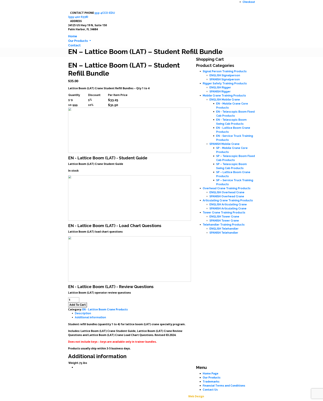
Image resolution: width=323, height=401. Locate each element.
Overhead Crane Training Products (226, 188)
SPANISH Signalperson (224, 79)
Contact (74, 45)
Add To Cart (77, 304)
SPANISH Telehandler (223, 232)
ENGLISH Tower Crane (224, 216)
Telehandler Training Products (224, 224)
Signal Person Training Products (225, 71)
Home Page (210, 373)
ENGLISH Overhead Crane (226, 192)
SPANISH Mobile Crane (224, 144)
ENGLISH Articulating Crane (228, 204)
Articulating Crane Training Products (228, 200)
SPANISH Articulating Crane (227, 208)
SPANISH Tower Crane (224, 220)
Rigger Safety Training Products (225, 83)
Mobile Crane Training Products (224, 95)
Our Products (211, 377)
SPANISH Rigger (220, 91)
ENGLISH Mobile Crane (224, 99)
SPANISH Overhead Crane (226, 196)
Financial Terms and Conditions (224, 385)
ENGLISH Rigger (220, 87)
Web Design (196, 396)
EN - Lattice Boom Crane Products (105, 309)
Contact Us (210, 389)
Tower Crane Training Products (224, 212)
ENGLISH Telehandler (224, 228)
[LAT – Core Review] (129, 258)
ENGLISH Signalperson (224, 75)
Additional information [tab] (90, 317)
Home (72, 36)
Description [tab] (83, 313)
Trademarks (211, 381)
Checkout (249, 2)
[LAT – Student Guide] (129, 130)
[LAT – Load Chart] (129, 197)
